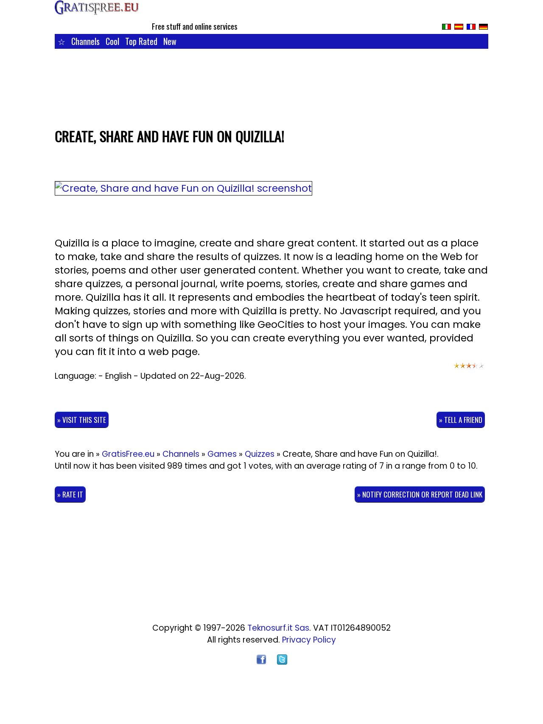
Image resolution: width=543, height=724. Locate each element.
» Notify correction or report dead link (419, 494)
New (169, 41)
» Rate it (70, 494)
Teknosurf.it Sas (278, 628)
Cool (112, 41)
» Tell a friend (460, 419)
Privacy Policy (309, 640)
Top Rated (141, 41)
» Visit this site (81, 419)
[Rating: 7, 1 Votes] (468, 369)
